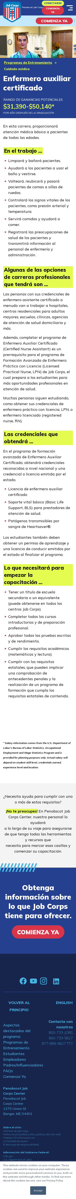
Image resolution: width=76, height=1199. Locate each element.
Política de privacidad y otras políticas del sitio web (32, 1134)
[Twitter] (50, 981)
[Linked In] (56, 981)
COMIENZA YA (54, 20)
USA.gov (8, 1156)
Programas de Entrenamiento (28, 63)
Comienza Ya (53, 10)
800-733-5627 (61, 1038)
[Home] (12, 12)
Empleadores (14, 1059)
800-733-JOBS (61, 1032)
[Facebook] (23, 981)
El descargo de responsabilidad (21, 1144)
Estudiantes (13, 1053)
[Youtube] (33, 981)
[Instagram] (43, 981)
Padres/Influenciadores (19, 1065)
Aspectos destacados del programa (16, 1031)
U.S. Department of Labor (17, 1159)
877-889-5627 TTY (57, 1043)
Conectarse (53, 3)
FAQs (8, 1070)
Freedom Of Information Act (19, 1137)
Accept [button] (38, 1190)
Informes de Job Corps (15, 1131)
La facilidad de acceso (15, 1141)
